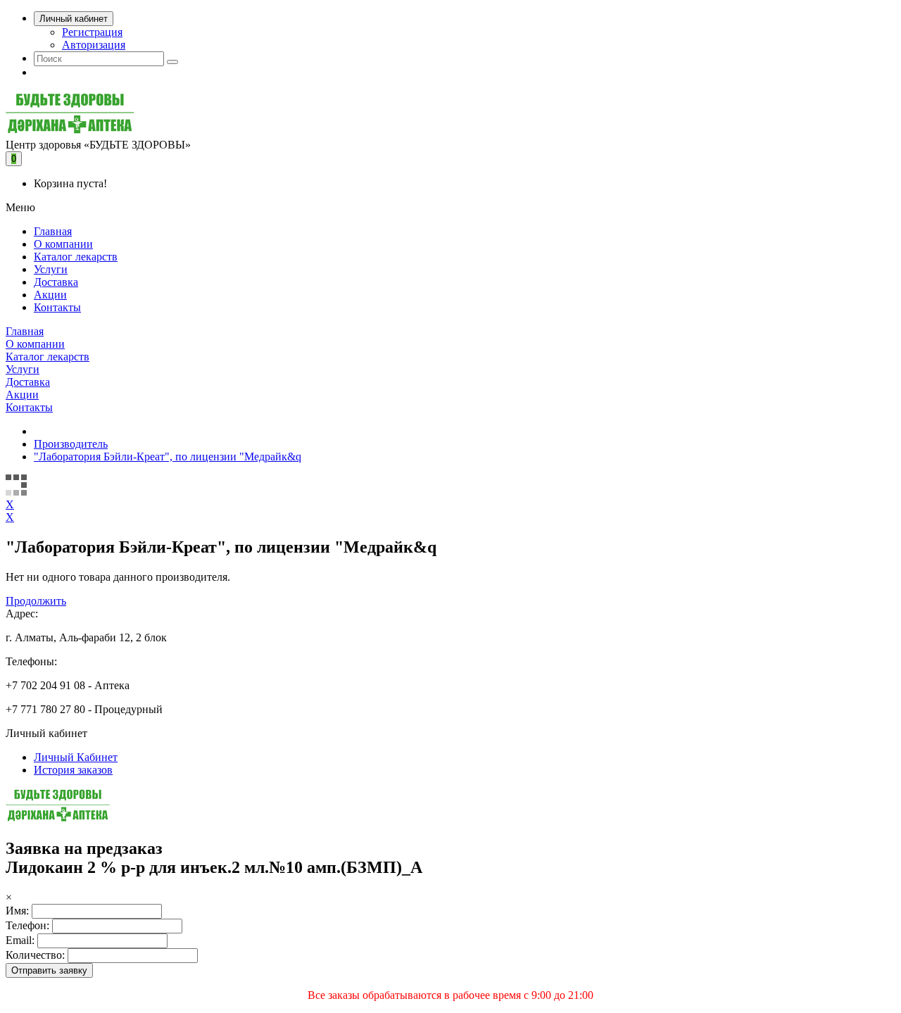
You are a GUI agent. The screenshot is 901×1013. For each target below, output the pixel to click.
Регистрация (92, 32)
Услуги (51, 269)
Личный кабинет (73, 18)
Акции (50, 295)
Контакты (57, 307)
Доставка (56, 282)
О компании (63, 244)
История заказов (73, 770)
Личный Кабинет (76, 757)
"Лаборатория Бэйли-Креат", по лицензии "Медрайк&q (167, 457)
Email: (20, 940)
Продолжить (36, 601)
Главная (53, 231)
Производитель (71, 444)
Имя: (17, 911)
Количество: (35, 955)
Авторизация (93, 45)
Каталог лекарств (76, 257)
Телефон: (27, 925)
